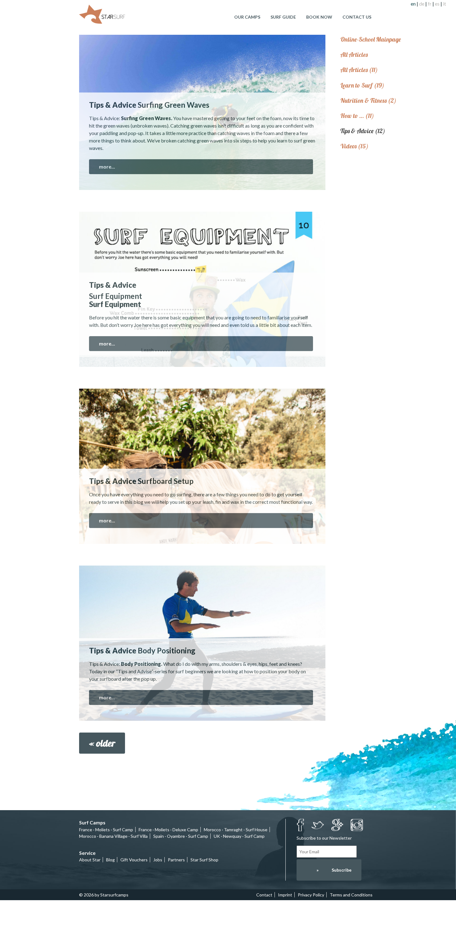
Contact (264, 894)
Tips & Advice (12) (362, 131)
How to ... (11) (357, 116)
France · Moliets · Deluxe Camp (168, 829)
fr (429, 4)
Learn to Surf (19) (362, 85)
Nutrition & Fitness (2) (368, 100)
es (437, 4)
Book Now (319, 17)
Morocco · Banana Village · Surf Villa (113, 836)
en (413, 4)
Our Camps (247, 17)
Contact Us (356, 17)
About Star (90, 859)
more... (107, 166)
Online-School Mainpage (370, 39)
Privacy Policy (311, 894)
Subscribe (333, 870)
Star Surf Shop (204, 859)
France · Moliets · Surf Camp (106, 829)
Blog (110, 859)
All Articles (354, 54)
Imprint (285, 894)
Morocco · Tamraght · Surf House (235, 829)
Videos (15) (354, 146)
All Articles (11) (359, 70)
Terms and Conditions (351, 894)
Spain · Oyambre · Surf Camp (180, 836)
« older (102, 743)
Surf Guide (283, 17)
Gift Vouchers (134, 859)
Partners (176, 859)
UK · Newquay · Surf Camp (239, 836)
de (421, 4)
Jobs (157, 859)
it (444, 4)
